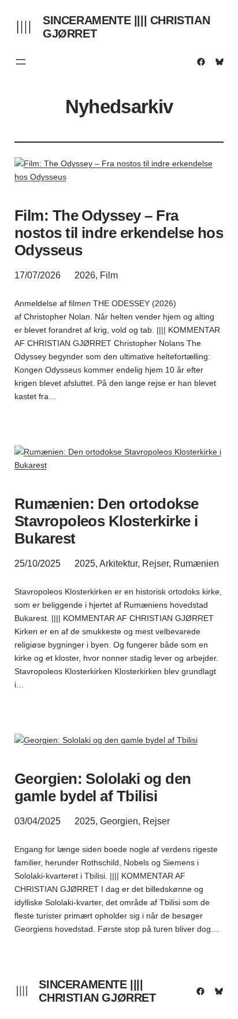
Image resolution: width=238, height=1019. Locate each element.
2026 (85, 275)
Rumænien (196, 563)
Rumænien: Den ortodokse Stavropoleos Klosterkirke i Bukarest (106, 521)
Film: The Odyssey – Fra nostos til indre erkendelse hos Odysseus (119, 233)
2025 (85, 563)
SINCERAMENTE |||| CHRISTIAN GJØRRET (97, 991)
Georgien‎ (119, 821)
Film (109, 275)
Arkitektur (118, 563)
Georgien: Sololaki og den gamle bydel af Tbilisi (102, 787)
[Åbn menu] (21, 62)
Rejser (155, 563)
